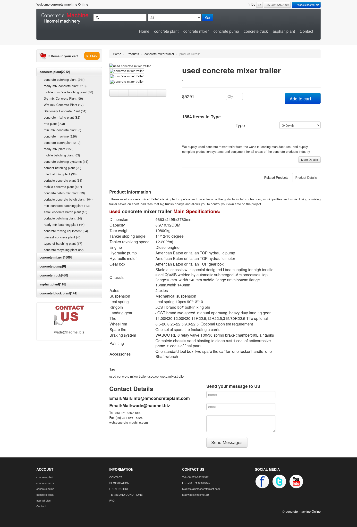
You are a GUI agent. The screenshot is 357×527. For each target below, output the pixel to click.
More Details (309, 159)
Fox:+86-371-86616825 (196, 483)
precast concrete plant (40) (62, 237)
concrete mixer (196, 31)
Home (144, 31)
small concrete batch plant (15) (65, 212)
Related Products (276, 177)
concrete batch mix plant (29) (64, 193)
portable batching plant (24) (63, 218)
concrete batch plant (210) (62, 142)
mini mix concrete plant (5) (62, 130)
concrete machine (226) (60, 136)
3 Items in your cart (63, 56)
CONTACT (115, 477)
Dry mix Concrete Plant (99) (63, 98)
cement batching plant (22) (62, 167)
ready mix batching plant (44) (64, 224)
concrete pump (226, 31)
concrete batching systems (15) (66, 161)
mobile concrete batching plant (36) (68, 92)
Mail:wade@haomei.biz (146, 405)
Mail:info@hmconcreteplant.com (156, 398)
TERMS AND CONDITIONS (126, 494)
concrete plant (166, 31)
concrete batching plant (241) (64, 79)
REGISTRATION (119, 483)
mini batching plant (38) (60, 174)
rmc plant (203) (54, 123)
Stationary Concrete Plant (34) (65, 111)
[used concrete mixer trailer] (130, 65)
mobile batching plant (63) (62, 155)
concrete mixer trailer (159, 53)
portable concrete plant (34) (63, 180)
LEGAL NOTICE (119, 489)
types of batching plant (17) (63, 243)
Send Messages (227, 442)
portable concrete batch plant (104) (68, 199)
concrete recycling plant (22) (64, 249)
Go (207, 17)
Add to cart (301, 99)
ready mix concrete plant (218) (65, 85)
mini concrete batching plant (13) (67, 205)
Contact (306, 31)
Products (133, 53)
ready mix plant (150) (58, 148)
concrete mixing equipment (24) (66, 230)
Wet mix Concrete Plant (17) (64, 104)
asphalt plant (284, 31)
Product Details (306, 177)
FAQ (112, 500)
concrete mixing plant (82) (62, 117)
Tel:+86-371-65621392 (195, 477)
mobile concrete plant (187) (63, 186)
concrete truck (256, 31)
